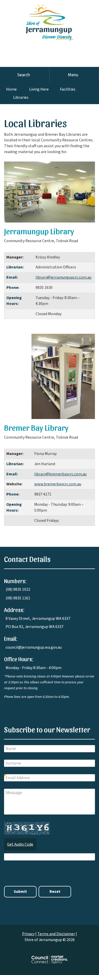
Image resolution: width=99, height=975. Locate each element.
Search (23, 75)
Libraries (20, 97)
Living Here (39, 89)
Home (11, 89)
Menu (73, 75)
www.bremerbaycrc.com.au (57, 484)
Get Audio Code (20, 844)
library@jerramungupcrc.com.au (63, 277)
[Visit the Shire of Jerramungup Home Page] (49, 20)
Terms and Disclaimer (56, 934)
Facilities (67, 89)
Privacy (28, 934)
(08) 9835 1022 (18, 589)
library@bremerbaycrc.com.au (60, 474)
